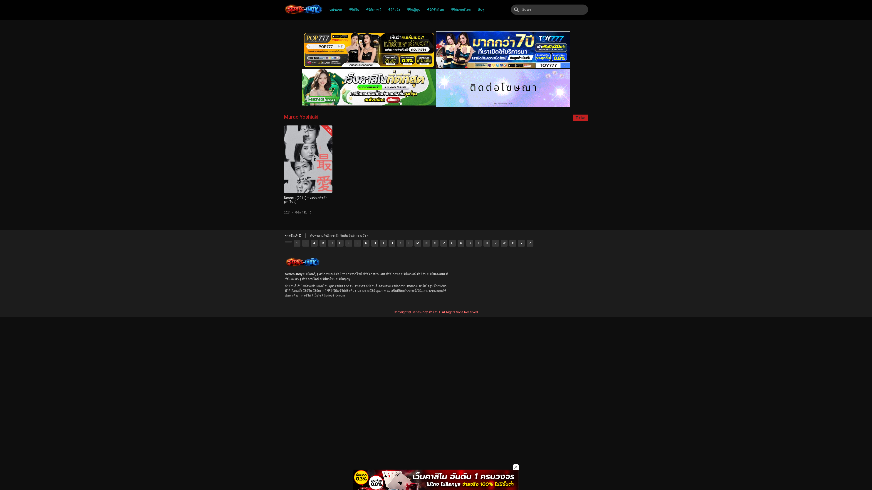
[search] (516, 10)
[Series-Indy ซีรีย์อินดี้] (303, 14)
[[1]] (288, 242)
